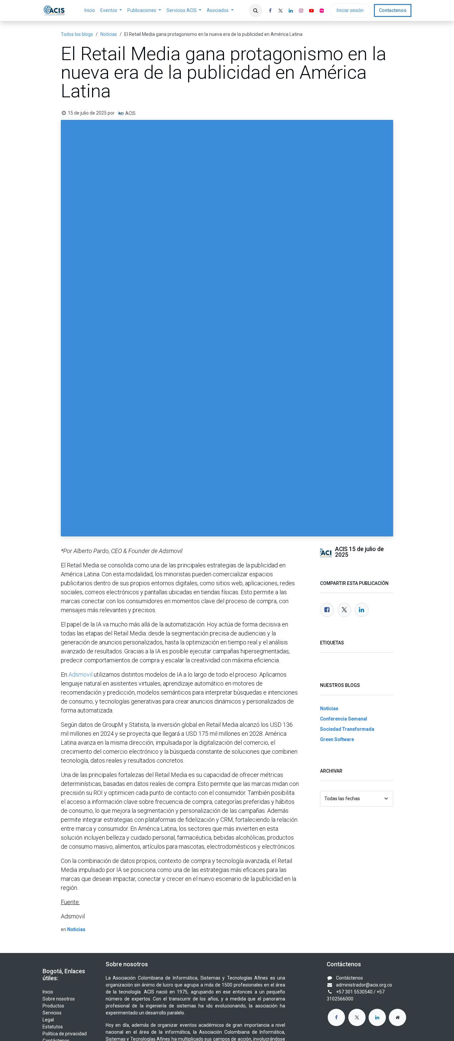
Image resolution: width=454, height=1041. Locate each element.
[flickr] (321, 10)
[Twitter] (344, 610)
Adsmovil (80, 674)
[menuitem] (90, 10)
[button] (255, 10)
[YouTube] (311, 10)
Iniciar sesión (350, 10)
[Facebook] (270, 10)
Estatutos (53, 1026)
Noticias (108, 34)
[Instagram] (301, 10)
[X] (280, 10)
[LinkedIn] (290, 10)
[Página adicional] (397, 1017)
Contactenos (392, 10)
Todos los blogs (77, 34)
